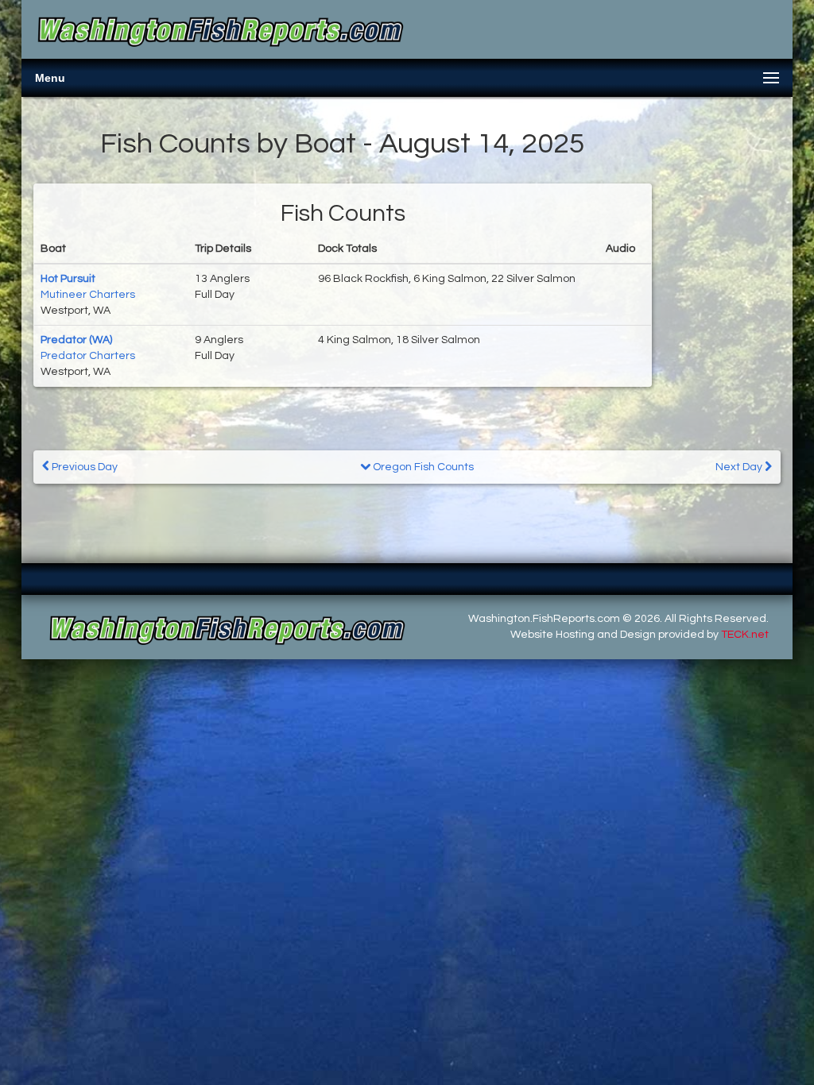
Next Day (740, 467)
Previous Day (83, 467)
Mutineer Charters (88, 294)
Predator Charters (88, 355)
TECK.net (745, 634)
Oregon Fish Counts (422, 467)
